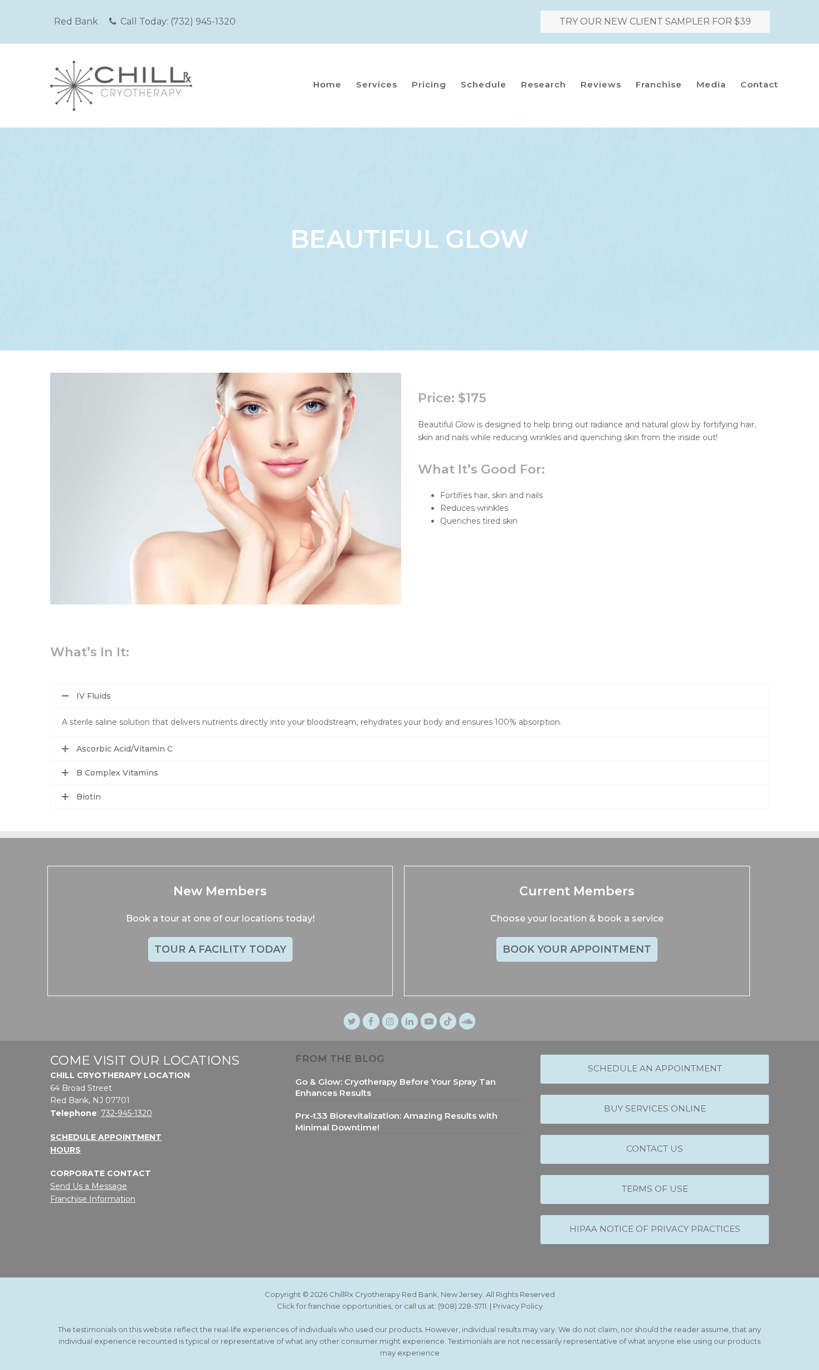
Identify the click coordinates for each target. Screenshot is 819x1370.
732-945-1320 (126, 1113)
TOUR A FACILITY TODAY (220, 949)
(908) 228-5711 (462, 1305)
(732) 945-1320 (203, 21)
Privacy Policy (518, 1305)
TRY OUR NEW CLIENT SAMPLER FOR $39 (655, 21)
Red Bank (76, 21)
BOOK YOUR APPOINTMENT (577, 949)
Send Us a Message (88, 1186)
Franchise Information (92, 1199)
